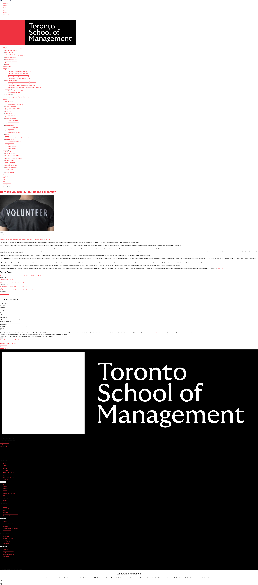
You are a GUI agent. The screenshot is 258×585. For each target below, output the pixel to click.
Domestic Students (13, 120)
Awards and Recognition (11, 59)
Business (7, 70)
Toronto (7, 341)
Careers (7, 64)
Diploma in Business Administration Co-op (18, 75)
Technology (8, 94)
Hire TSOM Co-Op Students (12, 155)
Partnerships (6, 164)
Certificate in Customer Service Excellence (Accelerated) (22, 82)
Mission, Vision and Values (11, 50)
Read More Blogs (4, 294)
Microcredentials (7, 66)
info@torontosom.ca (5, 444)
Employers (5, 150)
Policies (7, 136)
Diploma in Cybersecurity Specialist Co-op (18, 97)
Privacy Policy (6, 536)
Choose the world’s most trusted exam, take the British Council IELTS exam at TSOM (20, 276)
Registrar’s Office (9, 139)
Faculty (7, 63)
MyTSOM (5, 5)
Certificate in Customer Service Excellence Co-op (20, 83)
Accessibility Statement (8, 542)
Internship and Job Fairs (14, 132)
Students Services (9, 125)
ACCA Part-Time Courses (14, 92)
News (4, 10)
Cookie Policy (6, 543)
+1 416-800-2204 (4, 443)
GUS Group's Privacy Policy (160, 333)
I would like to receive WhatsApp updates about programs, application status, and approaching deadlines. (27, 336)
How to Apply (8, 101)
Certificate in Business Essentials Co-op (18, 73)
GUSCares (220, 268)
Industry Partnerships (10, 57)
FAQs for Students (9, 160)
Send (2, 338)
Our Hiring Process (9, 151)
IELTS (4, 174)
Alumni (4, 7)
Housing (7, 134)
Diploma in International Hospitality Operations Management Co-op (24, 87)
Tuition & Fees (8, 113)
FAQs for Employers (10, 162)
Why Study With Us (10, 54)
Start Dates (8, 111)
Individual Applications (13, 103)
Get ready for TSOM (13, 127)
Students (5, 124)
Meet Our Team (9, 52)
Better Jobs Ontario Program (12, 108)
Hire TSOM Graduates (10, 157)
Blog (4, 9)
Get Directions (3, 345)
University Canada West (11, 165)
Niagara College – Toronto (11, 167)
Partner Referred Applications (15, 104)
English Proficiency (10, 110)
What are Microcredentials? (7, 279)
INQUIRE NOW (6, 14)
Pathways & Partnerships (9, 472)
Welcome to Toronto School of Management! (16, 49)
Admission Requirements (11, 106)
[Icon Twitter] (3, 453)
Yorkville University (9, 172)
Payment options (9, 117)
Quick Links (3, 482)
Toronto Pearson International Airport (9, 339)
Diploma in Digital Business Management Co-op (19, 76)
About (4, 47)
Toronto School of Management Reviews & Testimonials (19, 137)
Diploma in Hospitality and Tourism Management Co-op (21, 85)
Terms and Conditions (8, 538)
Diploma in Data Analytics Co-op (16, 96)
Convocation (11, 129)
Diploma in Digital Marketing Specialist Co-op (19, 78)
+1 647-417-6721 (4, 446)
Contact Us (5, 12)
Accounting (8, 89)
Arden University (9, 171)
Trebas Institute (9, 169)
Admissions (5, 99)
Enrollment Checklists (10, 118)
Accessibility (4, 546)
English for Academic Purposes (10, 514)
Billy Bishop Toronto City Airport (8, 343)
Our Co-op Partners (10, 153)
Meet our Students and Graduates (13, 158)
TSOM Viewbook (7, 183)
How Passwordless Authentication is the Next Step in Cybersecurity (16, 289)
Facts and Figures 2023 (11, 61)
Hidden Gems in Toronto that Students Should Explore (13, 283)
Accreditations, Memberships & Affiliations (15, 56)
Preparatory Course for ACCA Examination (18, 90)
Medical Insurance (9, 143)
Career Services (9, 131)
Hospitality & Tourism (10, 80)
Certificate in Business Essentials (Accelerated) (19, 71)
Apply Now (5, 3)
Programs (5, 68)
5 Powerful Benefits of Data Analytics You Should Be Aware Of (15, 286)
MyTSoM (5, 178)
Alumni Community (12, 146)
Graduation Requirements (14, 141)
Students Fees (11, 115)
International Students (13, 122)
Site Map (5, 540)
